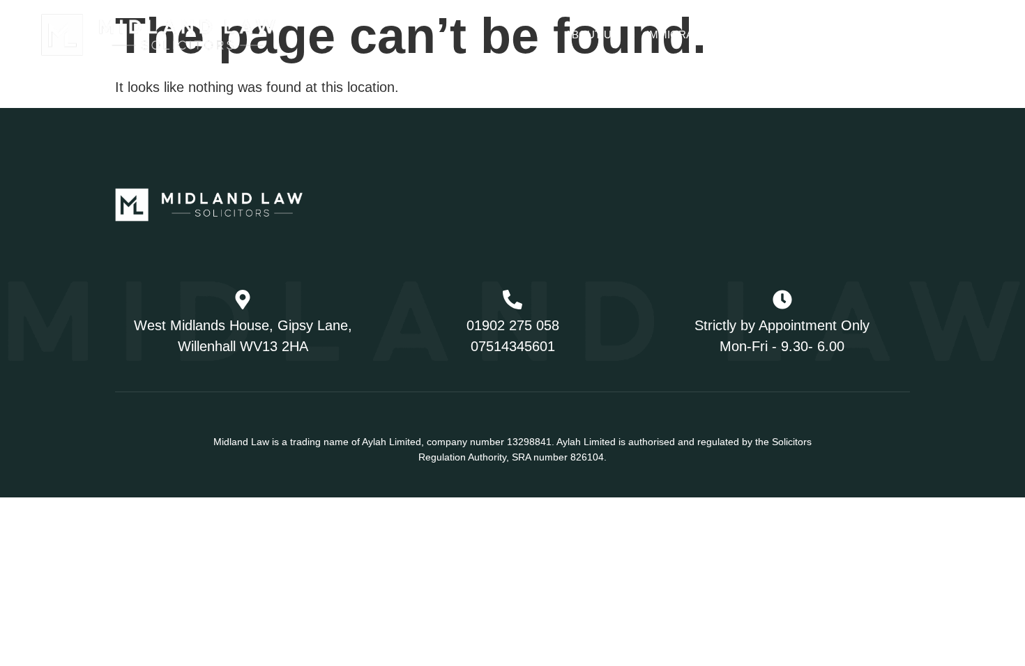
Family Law (793, 34)
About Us (591, 34)
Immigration (682, 34)
